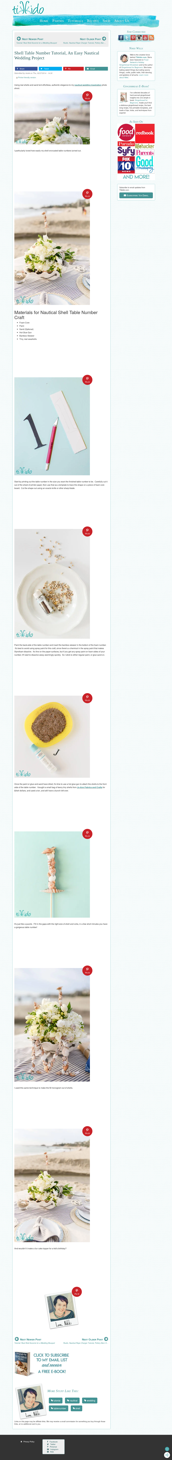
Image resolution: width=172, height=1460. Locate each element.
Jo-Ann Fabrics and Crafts (89, 787)
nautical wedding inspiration (87, 84)
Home (44, 21)
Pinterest (53, 1446)
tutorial (56, 1400)
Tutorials (75, 21)
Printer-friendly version (27, 77)
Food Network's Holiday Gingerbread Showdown (133, 62)
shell (77, 1408)
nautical (73, 1400)
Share (21, 68)
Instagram (54, 1449)
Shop (106, 21)
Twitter (53, 1444)
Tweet (46, 68)
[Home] (29, 7)
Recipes (93, 21)
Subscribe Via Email (137, 195)
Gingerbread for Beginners (132, 67)
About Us (121, 21)
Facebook (53, 1441)
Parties (58, 21)
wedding (90, 1400)
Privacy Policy (28, 1441)
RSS (52, 1452)
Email (92, 68)
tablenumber (59, 1408)
